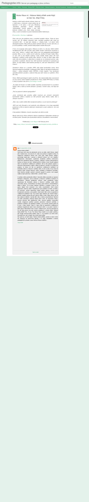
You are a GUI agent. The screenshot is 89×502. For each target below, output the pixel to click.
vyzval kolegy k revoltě (35, 81)
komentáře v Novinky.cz (20, 35)
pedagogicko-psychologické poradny (41, 124)
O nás (79, 7)
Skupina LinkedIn (72, 7)
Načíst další (36, 252)
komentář (28, 124)
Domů (14, 7)
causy (18, 124)
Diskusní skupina (50, 7)
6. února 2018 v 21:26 (25, 148)
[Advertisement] (68, 41)
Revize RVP (31, 7)
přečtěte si (55, 124)
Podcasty (24, 7)
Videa (19, 7)
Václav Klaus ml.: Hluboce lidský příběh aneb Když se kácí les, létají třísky (35, 16)
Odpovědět (20, 222)
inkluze (23, 124)
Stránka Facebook (61, 7)
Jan (18, 148)
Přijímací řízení (40, 7)
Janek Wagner (34, 121)
